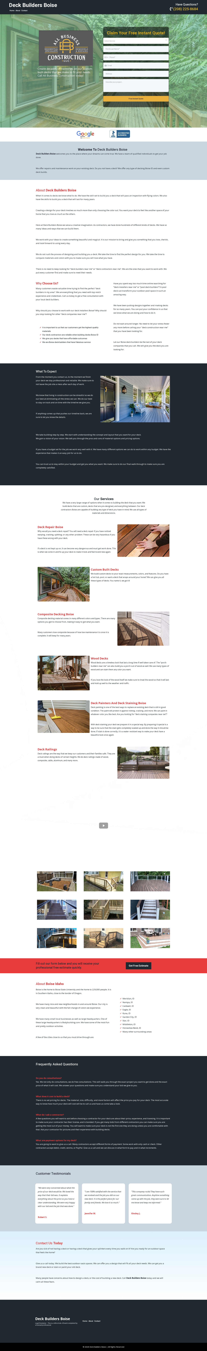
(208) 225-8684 (185, 9)
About (18, 10)
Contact (24, 10)
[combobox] (136, 41)
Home (12, 10)
